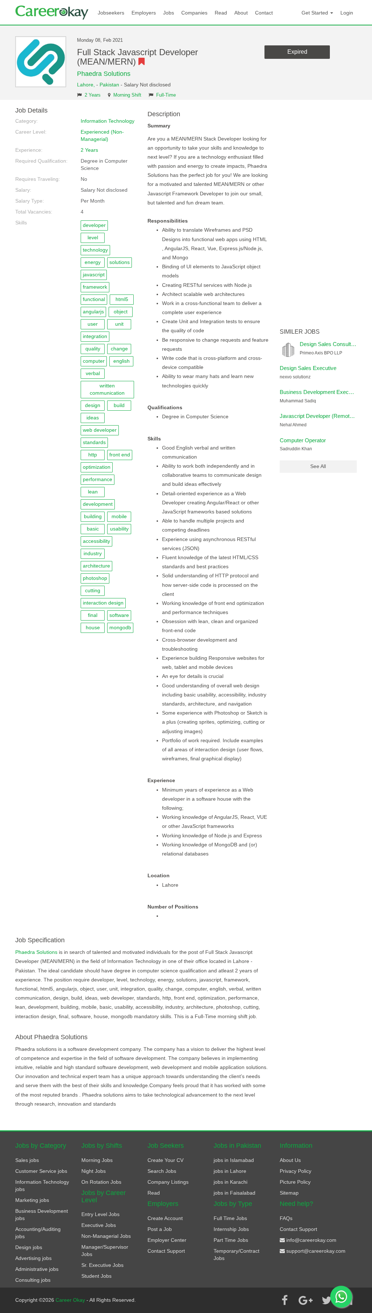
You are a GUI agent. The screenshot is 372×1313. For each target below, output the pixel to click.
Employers (144, 13)
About (241, 13)
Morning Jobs (97, 1160)
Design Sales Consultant (329, 344)
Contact (264, 13)
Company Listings (168, 1182)
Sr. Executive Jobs (102, 1265)
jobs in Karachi (230, 1182)
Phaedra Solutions (103, 73)
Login (346, 13)
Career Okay (71, 1300)
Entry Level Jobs (100, 1214)
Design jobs (28, 1247)
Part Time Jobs (231, 1240)
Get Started (315, 13)
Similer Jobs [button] (300, 332)
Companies (194, 13)
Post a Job (159, 1229)
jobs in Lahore (230, 1171)
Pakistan (109, 85)
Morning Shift (127, 95)
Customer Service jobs (41, 1171)
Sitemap (289, 1193)
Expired (297, 52)
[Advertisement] (318, 216)
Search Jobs (161, 1171)
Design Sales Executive (308, 368)
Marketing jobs (32, 1200)
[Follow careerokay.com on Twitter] (327, 1300)
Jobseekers (111, 13)
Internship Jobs (231, 1229)
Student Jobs (96, 1276)
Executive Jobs (98, 1225)
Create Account (165, 1218)
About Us (290, 1160)
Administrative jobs (36, 1269)
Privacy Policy (295, 1171)
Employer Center (166, 1240)
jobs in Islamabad (234, 1160)
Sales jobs (27, 1160)
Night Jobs (93, 1171)
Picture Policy (295, 1182)
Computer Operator (303, 440)
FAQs (286, 1218)
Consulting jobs (32, 1280)
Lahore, (86, 85)
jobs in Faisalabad (234, 1193)
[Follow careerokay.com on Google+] (305, 1300)
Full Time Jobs (230, 1218)
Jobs (168, 13)
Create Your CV (165, 1160)
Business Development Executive (320, 392)
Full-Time (166, 95)
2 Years (93, 95)
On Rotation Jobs (101, 1182)
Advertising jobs (33, 1258)
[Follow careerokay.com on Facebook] (284, 1300)
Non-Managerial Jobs (106, 1236)
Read (221, 13)
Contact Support (166, 1251)
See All (318, 466)
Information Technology (107, 121)
